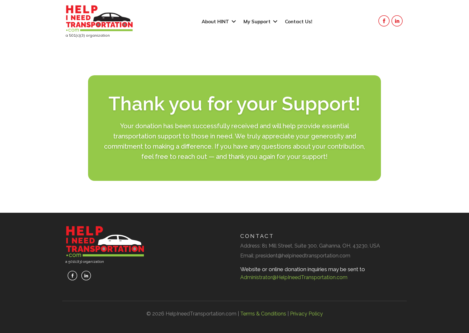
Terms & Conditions (263, 314)
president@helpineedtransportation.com (303, 256)
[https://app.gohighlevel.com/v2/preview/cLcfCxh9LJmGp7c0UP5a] (99, 18)
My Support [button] (257, 21)
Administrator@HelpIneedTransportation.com (293, 277)
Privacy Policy (306, 314)
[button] (233, 21)
